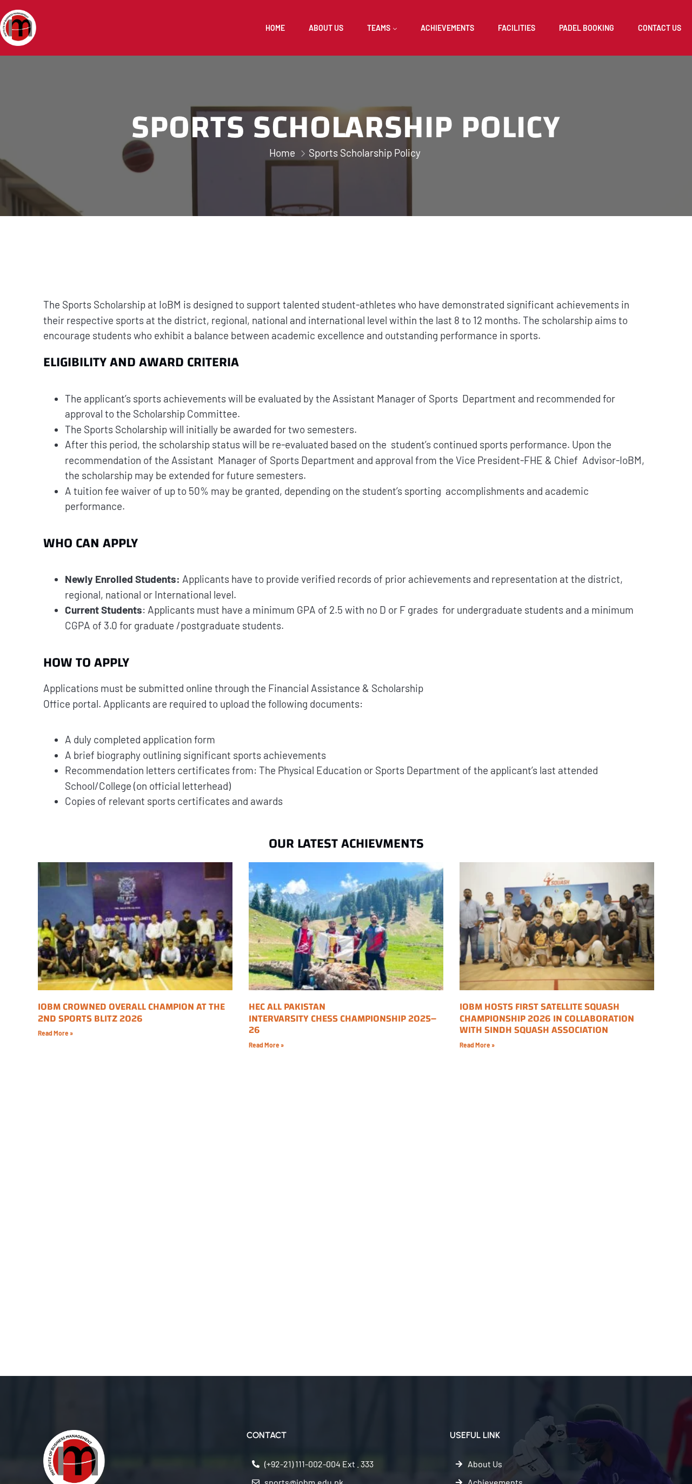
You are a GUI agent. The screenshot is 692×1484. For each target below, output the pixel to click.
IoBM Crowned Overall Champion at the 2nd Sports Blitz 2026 (131, 1013)
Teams (378, 27)
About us (326, 27)
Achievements (447, 27)
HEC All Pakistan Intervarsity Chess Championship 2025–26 (342, 1018)
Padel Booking (586, 27)
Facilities (516, 27)
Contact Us (659, 27)
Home (275, 27)
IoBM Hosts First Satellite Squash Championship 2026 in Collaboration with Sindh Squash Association (547, 1018)
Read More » (55, 1033)
